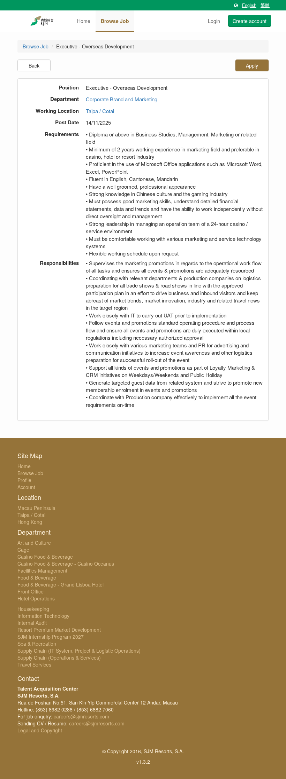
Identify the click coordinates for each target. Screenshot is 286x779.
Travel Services (34, 664)
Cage (23, 549)
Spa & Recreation (36, 643)
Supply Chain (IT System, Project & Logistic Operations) (79, 650)
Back (34, 65)
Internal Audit (32, 622)
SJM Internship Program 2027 (50, 636)
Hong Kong (29, 521)
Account (26, 486)
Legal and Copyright (39, 730)
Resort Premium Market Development (59, 629)
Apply (252, 65)
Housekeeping (33, 608)
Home (83, 20)
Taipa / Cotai (100, 111)
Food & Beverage (36, 577)
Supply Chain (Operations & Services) (59, 657)
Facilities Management (42, 570)
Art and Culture (34, 542)
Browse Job (115, 20)
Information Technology (43, 615)
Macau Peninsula (36, 507)
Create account (249, 20)
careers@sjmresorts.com (81, 716)
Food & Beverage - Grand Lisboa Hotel (60, 584)
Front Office (30, 591)
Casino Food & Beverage (45, 556)
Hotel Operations (36, 598)
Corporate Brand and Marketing (121, 99)
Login (214, 20)
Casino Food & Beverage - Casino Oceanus (65, 563)
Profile (24, 480)
